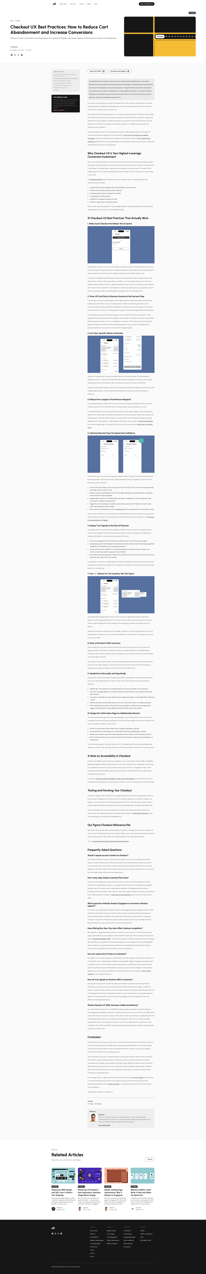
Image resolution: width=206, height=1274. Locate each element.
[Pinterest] (21, 55)
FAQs (141, 1237)
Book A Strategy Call (146, 4)
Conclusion (56, 90)
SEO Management (112, 1237)
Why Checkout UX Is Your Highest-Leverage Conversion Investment (64, 75)
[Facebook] (18, 55)
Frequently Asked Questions (60, 87)
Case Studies (63, 4)
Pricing (81, 4)
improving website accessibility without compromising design (115, 779)
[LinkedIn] (11, 55)
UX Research (127, 1230)
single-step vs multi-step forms (121, 895)
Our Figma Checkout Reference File (62, 85)
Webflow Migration (112, 1243)
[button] (73, 3)
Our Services (93, 1247)
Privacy (92, 1256)
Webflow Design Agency (97, 1240)
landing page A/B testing (140, 813)
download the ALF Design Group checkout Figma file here (111, 841)
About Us (92, 1234)
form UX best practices (145, 421)
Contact (92, 1253)
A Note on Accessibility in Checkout (62, 80)
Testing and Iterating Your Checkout (62, 83)
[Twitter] (15, 55)
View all (149, 1159)
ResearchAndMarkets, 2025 (101, 939)
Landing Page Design (129, 1237)
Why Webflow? (94, 1237)
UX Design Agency (95, 1243)
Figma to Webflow (129, 1240)
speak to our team (113, 1084)
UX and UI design (137, 1077)
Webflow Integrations (146, 1234)
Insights (89, 4)
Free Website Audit (145, 1240)
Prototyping (127, 1247)
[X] (58, 1234)
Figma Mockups (128, 1243)
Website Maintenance (113, 1240)
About (96, 4)
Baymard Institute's (96, 179)
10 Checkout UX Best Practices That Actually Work (65, 78)
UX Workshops (128, 1234)
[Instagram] (55, 1234)
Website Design (111, 1230)
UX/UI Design (111, 1234)
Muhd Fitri (15, 47)
